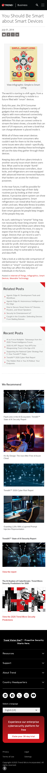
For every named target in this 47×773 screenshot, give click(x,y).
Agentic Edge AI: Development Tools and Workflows (22, 296)
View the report (9, 571)
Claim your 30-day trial (21, 735)
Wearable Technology (19, 278)
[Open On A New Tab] (24, 64)
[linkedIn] (17, 34)
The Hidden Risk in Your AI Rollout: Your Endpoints (22, 362)
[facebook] (8, 34)
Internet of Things (18, 275)
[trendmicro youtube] (33, 695)
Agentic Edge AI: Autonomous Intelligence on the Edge (24, 302)
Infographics (32, 275)
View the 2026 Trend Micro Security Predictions (18, 617)
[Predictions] (23, 598)
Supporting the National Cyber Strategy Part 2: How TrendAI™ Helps (24, 352)
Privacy (6, 751)
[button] (21, 710)
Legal (26, 751)
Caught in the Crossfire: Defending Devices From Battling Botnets (23, 317)
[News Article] (4, 34)
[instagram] (26, 695)
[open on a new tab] (19, 695)
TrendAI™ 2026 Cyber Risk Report (21, 357)
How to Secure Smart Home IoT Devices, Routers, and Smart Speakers (22, 308)
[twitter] (13, 34)
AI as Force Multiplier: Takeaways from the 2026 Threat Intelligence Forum (23, 340)
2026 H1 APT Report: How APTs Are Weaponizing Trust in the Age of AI (20, 346)
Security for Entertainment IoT (18, 313)
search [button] (37, 5)
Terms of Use (8, 756)
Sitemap (28, 756)
